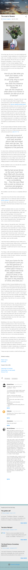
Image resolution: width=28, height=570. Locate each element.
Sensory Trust (4, 372)
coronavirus (14, 378)
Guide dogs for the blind (6, 368)
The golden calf (5, 511)
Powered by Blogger (15, 564)
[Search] (26, 3)
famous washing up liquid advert (18, 104)
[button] (26, 17)
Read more (24, 523)
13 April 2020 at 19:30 (18, 421)
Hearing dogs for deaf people (8, 370)
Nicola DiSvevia (11, 428)
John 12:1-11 (15, 132)
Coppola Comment (12, 2)
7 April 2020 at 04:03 (18, 384)
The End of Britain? (6, 527)
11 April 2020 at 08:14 (16, 411)
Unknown (9, 411)
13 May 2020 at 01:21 (19, 428)
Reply (8, 408)
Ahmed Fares (10, 384)
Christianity (7, 378)
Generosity (3, 361)
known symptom (5, 200)
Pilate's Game (4, 360)
